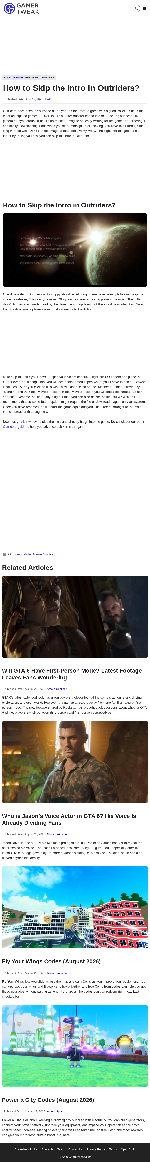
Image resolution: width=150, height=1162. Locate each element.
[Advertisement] (75, 44)
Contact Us (75, 1149)
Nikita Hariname (57, 834)
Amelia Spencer (57, 688)
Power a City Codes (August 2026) (48, 1100)
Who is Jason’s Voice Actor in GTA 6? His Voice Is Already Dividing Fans (69, 819)
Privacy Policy (96, 1149)
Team (60, 1149)
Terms (113, 1149)
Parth (48, 99)
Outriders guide (14, 427)
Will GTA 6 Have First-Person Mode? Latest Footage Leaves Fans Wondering (72, 674)
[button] (136, 8)
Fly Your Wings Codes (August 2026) (51, 961)
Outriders (18, 77)
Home (7, 77)
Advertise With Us (26, 1149)
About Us (48, 1149)
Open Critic (128, 1149)
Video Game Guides (38, 554)
